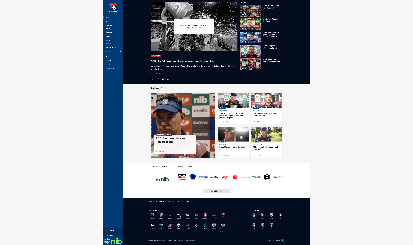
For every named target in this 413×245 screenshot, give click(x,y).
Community (111, 47)
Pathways (110, 44)
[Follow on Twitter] (179, 201)
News (108, 17)
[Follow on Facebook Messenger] (188, 201)
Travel (109, 25)
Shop (108, 64)
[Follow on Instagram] (183, 201)
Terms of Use (152, 240)
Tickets (109, 61)
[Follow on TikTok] (169, 201)
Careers (170, 240)
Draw (108, 29)
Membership (110, 57)
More (108, 51)
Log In (111, 235)
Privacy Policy (161, 240)
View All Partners (216, 191)
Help (175, 240)
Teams (109, 36)
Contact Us (181, 240)
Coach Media (155, 55)
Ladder (109, 32)
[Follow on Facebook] (174, 201)
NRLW (108, 40)
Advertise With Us (191, 240)
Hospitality (110, 68)
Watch (109, 21)
